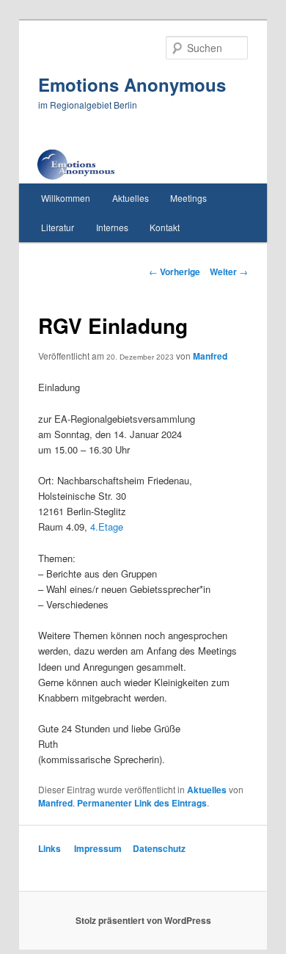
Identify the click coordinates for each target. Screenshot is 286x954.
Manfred (210, 356)
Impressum (98, 848)
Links (49, 848)
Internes (112, 227)
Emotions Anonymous (132, 84)
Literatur (57, 227)
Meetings (188, 198)
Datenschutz (159, 848)
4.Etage (106, 527)
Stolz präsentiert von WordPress (143, 920)
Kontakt (165, 227)
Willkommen (65, 198)
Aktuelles (130, 198)
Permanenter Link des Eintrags (142, 802)
